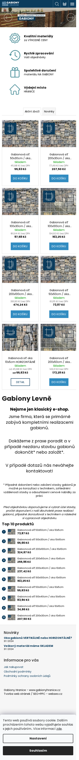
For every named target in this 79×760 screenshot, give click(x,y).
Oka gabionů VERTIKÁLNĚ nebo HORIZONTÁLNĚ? (38, 638)
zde (59, 729)
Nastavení (38, 738)
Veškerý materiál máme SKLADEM (28, 646)
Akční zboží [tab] (32, 111)
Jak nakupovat (13, 667)
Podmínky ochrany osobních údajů (27, 676)
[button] (6, 17)
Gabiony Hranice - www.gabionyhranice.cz (32, 690)
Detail (20, 382)
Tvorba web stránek (17, 694)
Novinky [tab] (49, 111)
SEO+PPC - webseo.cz (47, 694)
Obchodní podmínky (17, 671)
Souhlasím (38, 750)
